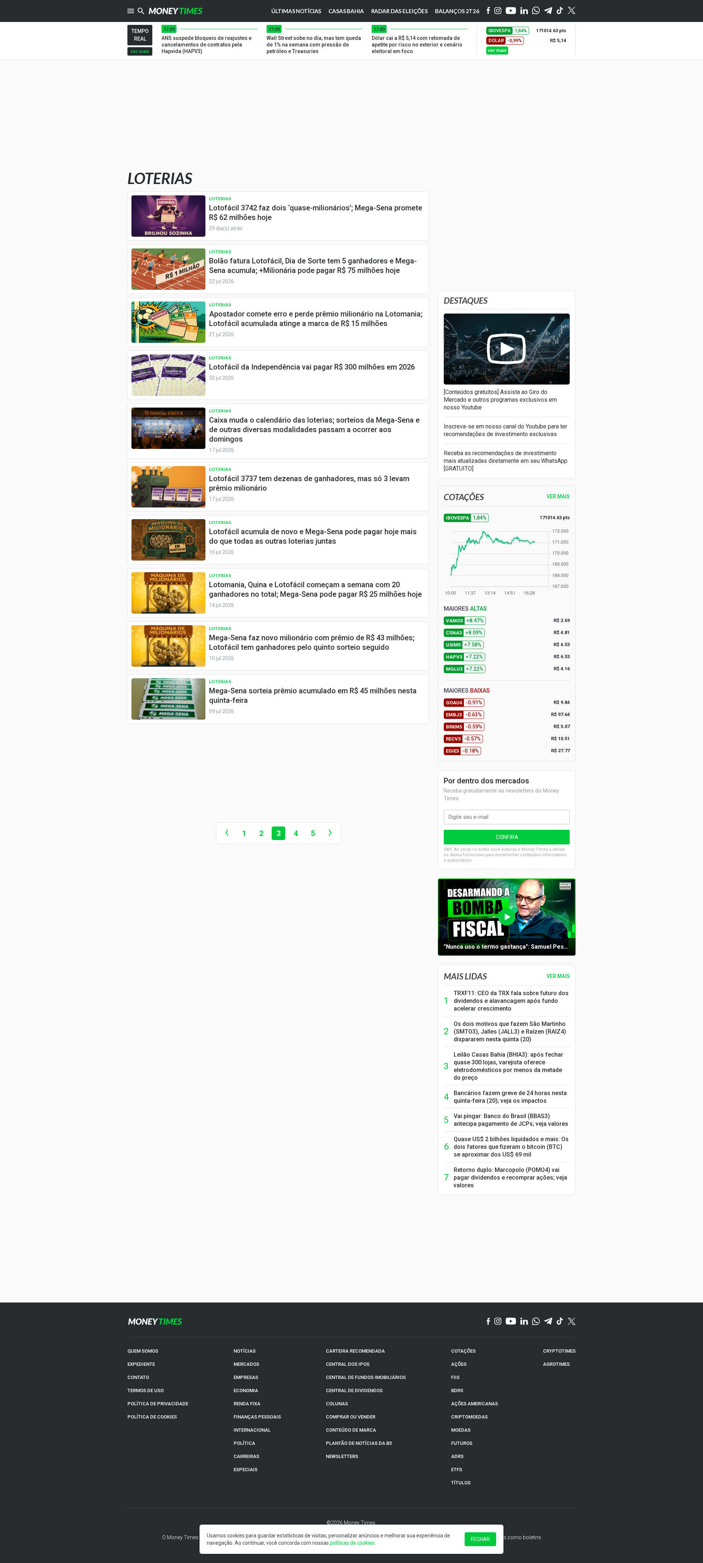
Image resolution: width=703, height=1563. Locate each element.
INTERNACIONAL (252, 1430)
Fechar (480, 1539)
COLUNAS (337, 1403)
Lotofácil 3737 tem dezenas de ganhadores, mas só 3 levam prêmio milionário (309, 483)
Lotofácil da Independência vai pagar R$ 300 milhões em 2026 (312, 367)
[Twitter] (571, 11)
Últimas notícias (296, 11)
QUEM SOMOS (142, 1351)
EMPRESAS (246, 1377)
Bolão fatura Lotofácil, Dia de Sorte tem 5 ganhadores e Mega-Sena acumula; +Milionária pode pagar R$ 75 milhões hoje (313, 265)
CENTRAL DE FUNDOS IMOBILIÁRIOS (366, 1377)
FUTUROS (461, 1443)
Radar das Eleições (399, 11)
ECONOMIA (246, 1390)
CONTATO (138, 1377)
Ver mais (558, 976)
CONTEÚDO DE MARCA (351, 1430)
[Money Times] (175, 11)
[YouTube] (511, 11)
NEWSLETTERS (342, 1456)
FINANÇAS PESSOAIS (257, 1417)
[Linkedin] (524, 11)
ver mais (140, 51)
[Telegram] (548, 11)
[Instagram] (498, 11)
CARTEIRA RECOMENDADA (355, 1351)
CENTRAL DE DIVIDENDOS (354, 1390)
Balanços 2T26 (457, 11)
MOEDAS (460, 1430)
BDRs (457, 1390)
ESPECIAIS (245, 1469)
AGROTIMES (556, 1364)
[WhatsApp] (536, 11)
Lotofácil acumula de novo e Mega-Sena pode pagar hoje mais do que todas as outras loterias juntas (313, 536)
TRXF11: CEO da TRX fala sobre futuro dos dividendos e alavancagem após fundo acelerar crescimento (511, 1001)
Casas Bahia (346, 11)
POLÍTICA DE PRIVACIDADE (157, 1403)
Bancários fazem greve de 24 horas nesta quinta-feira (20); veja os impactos (510, 1097)
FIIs (455, 1377)
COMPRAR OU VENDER (350, 1417)
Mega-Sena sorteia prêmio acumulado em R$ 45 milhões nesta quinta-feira (313, 695)
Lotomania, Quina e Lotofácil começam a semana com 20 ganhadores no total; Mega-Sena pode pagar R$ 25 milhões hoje (315, 589)
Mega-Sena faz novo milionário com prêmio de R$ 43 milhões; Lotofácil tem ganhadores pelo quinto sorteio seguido (311, 642)
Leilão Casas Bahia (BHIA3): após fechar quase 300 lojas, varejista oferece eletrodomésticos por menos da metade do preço (508, 1066)
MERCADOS (246, 1364)
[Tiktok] (560, 11)
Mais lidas (465, 976)
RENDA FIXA (247, 1403)
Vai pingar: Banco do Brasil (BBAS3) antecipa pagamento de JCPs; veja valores (511, 1120)
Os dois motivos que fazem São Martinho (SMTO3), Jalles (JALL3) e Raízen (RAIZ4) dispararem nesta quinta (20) (510, 1031)
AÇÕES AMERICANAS (474, 1403)
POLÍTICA (244, 1443)
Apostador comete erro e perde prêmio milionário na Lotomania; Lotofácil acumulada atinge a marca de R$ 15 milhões (316, 319)
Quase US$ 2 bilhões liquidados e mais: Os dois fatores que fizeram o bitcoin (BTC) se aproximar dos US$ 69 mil (511, 1147)
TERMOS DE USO (145, 1390)
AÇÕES (458, 1364)
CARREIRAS (246, 1456)
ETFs (456, 1469)
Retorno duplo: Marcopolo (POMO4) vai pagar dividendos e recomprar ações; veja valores (510, 1177)
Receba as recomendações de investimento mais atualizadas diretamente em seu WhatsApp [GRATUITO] (506, 461)
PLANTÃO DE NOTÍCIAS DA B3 (359, 1443)
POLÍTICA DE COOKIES (152, 1417)
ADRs (457, 1456)
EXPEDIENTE (141, 1364)
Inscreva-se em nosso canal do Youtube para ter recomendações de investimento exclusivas (505, 430)
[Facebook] (488, 11)
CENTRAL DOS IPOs (347, 1364)
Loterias (220, 198)
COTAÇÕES (463, 1351)
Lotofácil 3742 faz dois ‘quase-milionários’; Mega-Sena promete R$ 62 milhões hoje (315, 212)
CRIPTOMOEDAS (469, 1417)
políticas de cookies (352, 1543)
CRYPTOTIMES (559, 1351)
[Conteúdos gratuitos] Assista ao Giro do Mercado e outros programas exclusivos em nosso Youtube (500, 400)
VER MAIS (558, 496)
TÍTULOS (460, 1482)
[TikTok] (560, 1321)
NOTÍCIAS (245, 1351)
